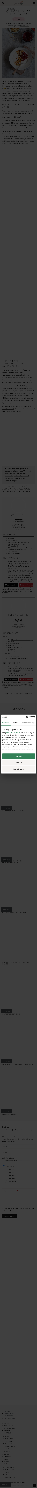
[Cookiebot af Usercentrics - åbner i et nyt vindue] (26, 717)
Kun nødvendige (18, 769)
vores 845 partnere (13, 733)
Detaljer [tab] (14, 722)
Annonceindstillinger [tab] (27, 722)
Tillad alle (18, 756)
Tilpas (17, 762)
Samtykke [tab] (5, 722)
